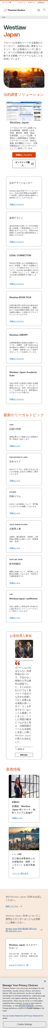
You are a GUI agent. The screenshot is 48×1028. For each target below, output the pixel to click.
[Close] (45, 981)
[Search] (44, 9)
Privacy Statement (33, 1016)
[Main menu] (39, 10)
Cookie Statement (16, 1016)
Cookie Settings (26, 1006)
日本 (4, 17)
